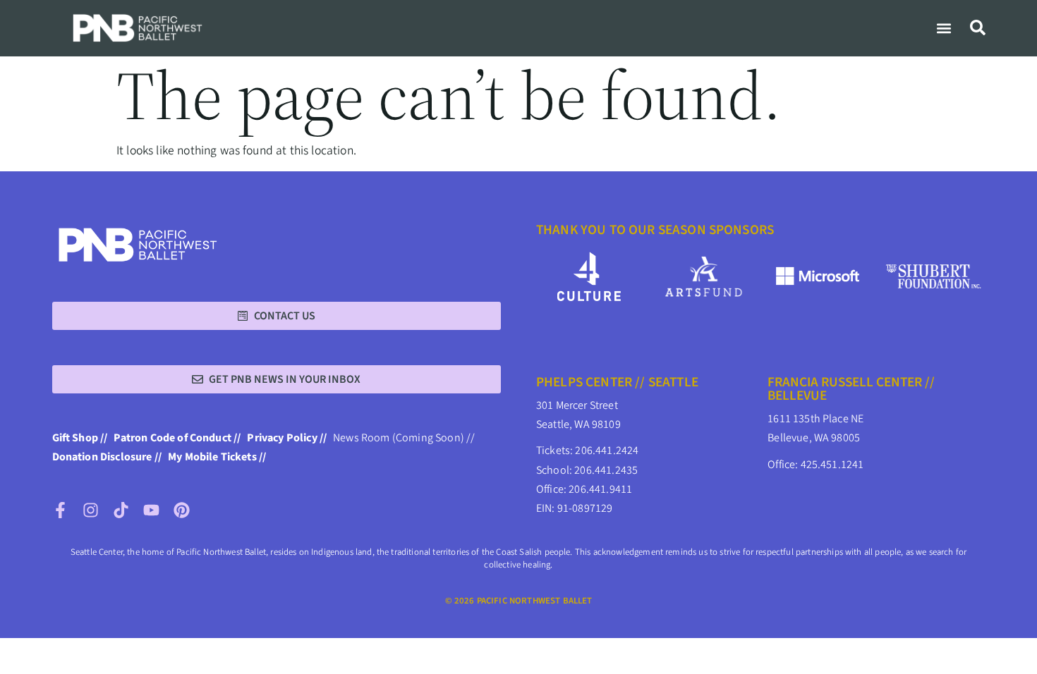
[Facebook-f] (60, 510)
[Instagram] (91, 510)
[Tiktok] (121, 510)
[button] (944, 27)
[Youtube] (151, 510)
